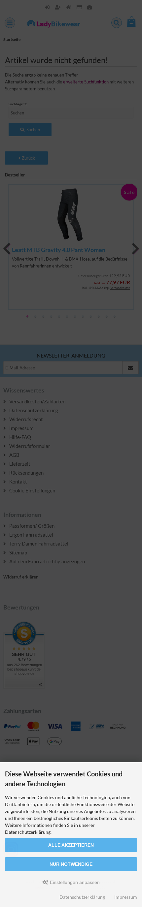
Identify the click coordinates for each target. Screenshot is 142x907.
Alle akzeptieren (71, 845)
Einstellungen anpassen (74, 882)
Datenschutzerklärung (82, 897)
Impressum (125, 897)
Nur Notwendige (71, 864)
